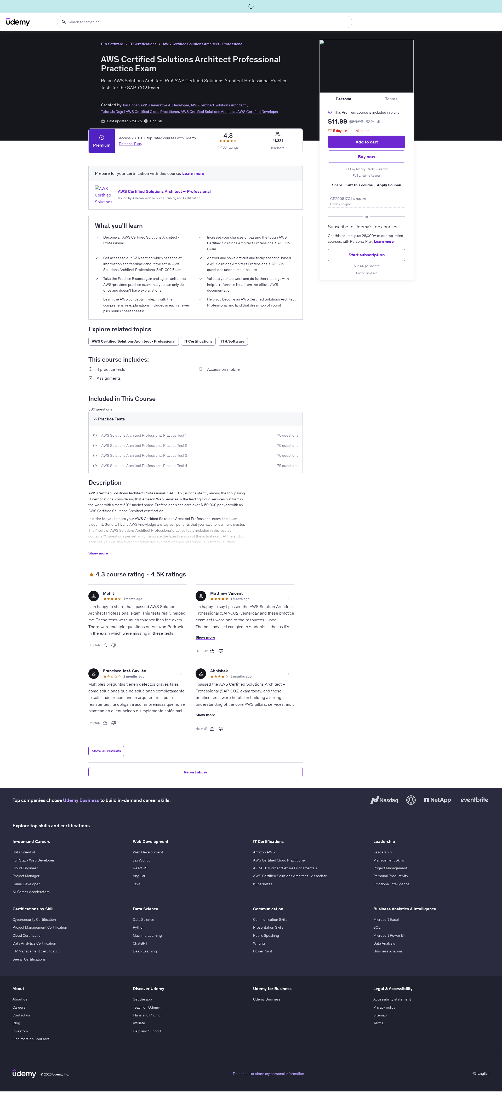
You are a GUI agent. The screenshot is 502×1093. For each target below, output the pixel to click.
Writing (259, 943)
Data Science (143, 919)
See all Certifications (29, 959)
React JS (140, 868)
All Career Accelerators (31, 891)
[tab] (344, 99)
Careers (19, 1007)
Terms (378, 1023)
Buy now (366, 156)
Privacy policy (384, 1007)
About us (20, 999)
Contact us (21, 1015)
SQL (376, 927)
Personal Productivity (390, 876)
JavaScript (141, 860)
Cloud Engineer (25, 868)
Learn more (384, 241)
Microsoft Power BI (389, 935)
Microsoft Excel (386, 919)
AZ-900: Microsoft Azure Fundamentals (285, 868)
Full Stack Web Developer (33, 860)
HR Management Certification (37, 951)
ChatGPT (140, 943)
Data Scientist (24, 852)
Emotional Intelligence (391, 884)
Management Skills (388, 860)
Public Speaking (266, 935)
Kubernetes (262, 884)
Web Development (148, 852)
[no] (113, 645)
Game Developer (26, 884)
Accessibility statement (392, 999)
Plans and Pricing (147, 1015)
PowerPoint (262, 951)
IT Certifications (142, 44)
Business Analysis (388, 951)
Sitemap (380, 1015)
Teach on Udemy (146, 1007)
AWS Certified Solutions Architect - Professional (203, 44)
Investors (20, 1031)
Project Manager (26, 876)
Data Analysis (384, 943)
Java (136, 884)
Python (139, 927)
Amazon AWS (264, 852)
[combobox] (204, 22)
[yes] (104, 645)
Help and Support (147, 1031)
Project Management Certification (40, 927)
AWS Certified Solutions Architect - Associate (290, 876)
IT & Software (112, 44)
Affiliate (139, 1023)
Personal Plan (130, 143)
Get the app (142, 999)
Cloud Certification (28, 935)
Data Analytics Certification (34, 943)
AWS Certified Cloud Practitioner (279, 860)
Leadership (382, 852)
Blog (16, 1023)
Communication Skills (270, 919)
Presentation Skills (268, 927)
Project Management (390, 868)
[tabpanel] (367, 192)
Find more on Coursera (31, 1039)
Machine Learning (147, 935)
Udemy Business (81, 800)
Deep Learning (145, 951)
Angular (139, 876)
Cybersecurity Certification (34, 919)
